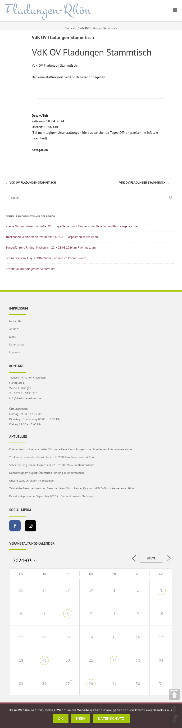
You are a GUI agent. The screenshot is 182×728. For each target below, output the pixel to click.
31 (161, 683)
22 (114, 660)
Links (12, 336)
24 (161, 660)
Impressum (15, 352)
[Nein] (176, 716)
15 (114, 637)
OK (60, 718)
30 (138, 683)
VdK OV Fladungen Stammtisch (31, 183)
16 (138, 637)
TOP (174, 694)
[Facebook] (15, 525)
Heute (151, 558)
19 (44, 660)
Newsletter (16, 321)
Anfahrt (13, 329)
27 (68, 683)
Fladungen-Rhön (48, 10)
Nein (80, 718)
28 (91, 683)
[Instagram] (30, 525)
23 (138, 660)
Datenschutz (16, 344)
